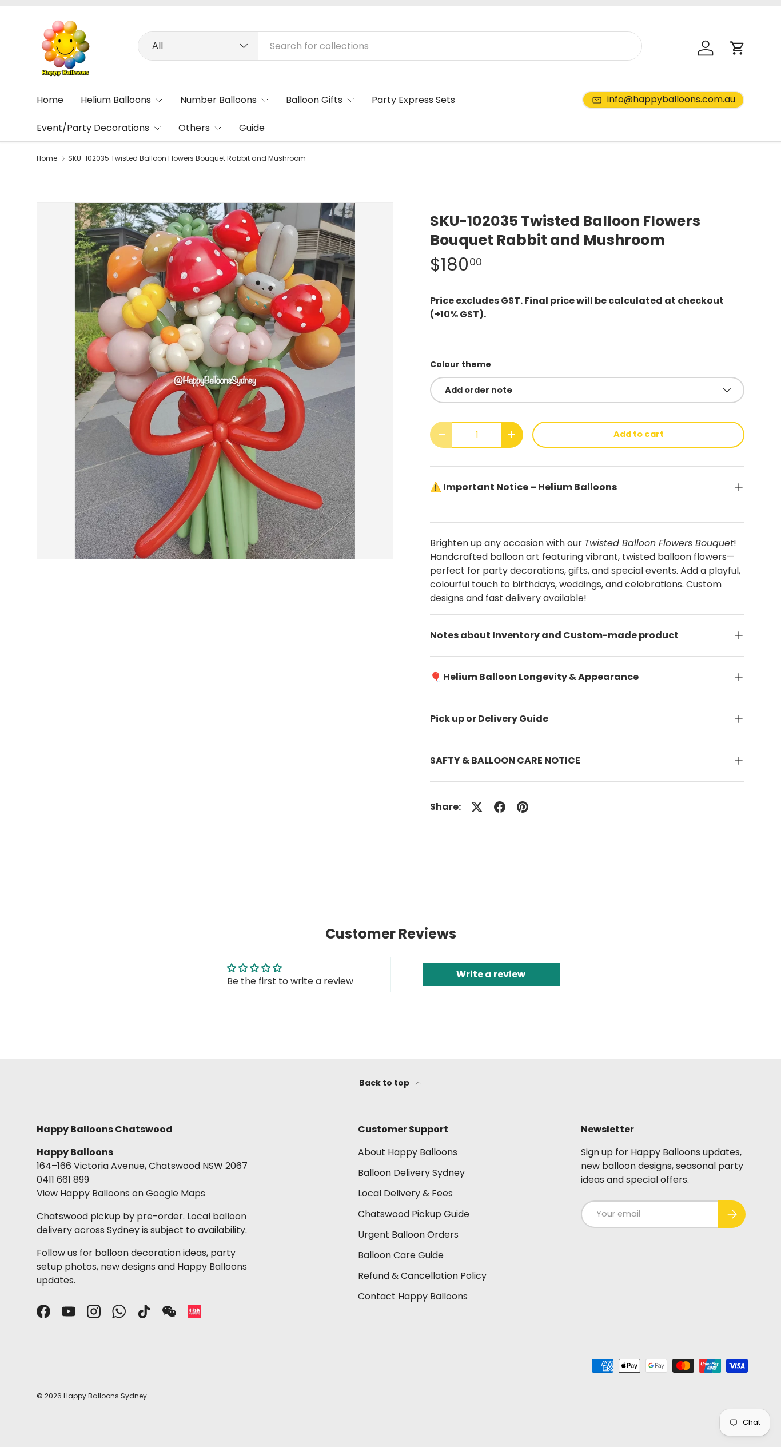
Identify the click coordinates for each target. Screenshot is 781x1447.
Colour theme (460, 364)
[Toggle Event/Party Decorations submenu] (157, 128)
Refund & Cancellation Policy (422, 1275)
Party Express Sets (413, 99)
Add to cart (638, 434)
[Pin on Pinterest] (522, 807)
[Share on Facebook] (499, 807)
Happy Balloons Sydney (105, 1396)
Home (50, 99)
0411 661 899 (63, 1179)
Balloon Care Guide (401, 1255)
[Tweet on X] (476, 807)
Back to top (385, 1082)
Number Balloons (218, 99)
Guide (252, 127)
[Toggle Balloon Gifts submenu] (350, 100)
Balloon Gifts (314, 99)
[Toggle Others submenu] (218, 128)
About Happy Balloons (407, 1152)
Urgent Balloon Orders (408, 1234)
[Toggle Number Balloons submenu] (265, 100)
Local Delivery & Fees (405, 1193)
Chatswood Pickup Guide (413, 1214)
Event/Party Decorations (93, 127)
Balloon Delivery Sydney (411, 1172)
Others (194, 127)
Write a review (490, 974)
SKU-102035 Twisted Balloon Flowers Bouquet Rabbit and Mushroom (187, 158)
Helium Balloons (116, 99)
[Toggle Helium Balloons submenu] (159, 100)
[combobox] (389, 46)
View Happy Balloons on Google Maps (121, 1193)
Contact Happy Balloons (413, 1296)
